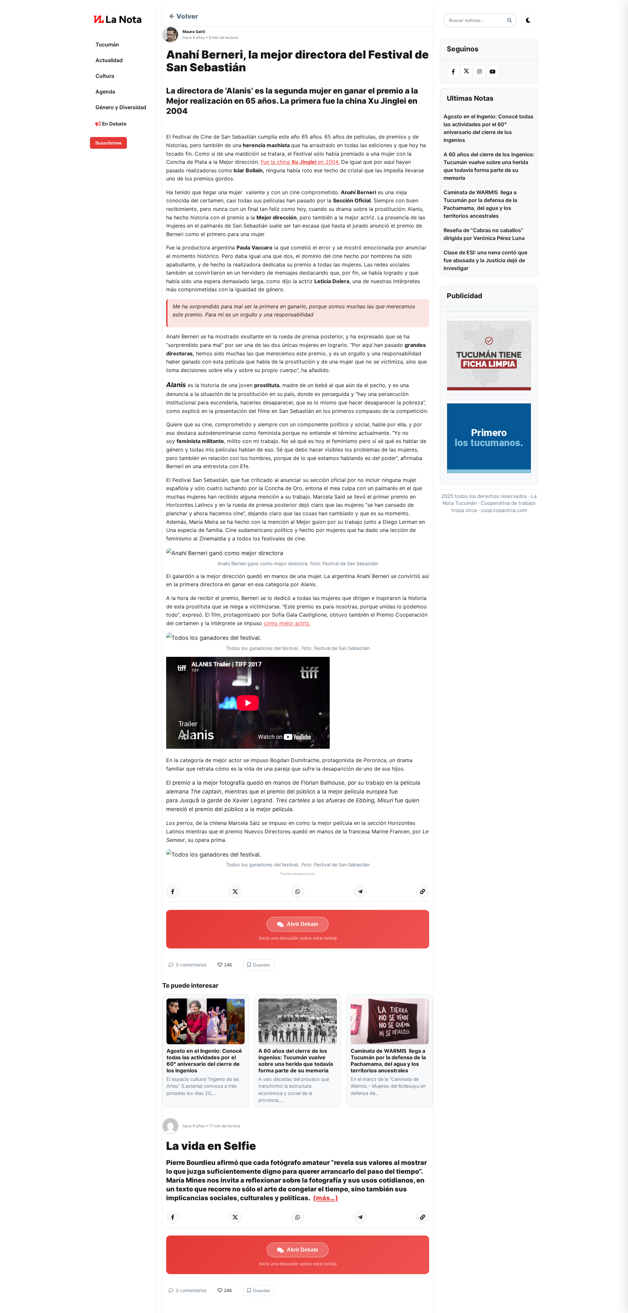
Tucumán (107, 44)
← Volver (183, 16)
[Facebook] (453, 71)
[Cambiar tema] (528, 20)
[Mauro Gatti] (172, 34)
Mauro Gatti (194, 31)
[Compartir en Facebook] (172, 891)
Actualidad (109, 60)
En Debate (114, 124)
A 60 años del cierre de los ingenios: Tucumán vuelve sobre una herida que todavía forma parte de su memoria (295, 1061)
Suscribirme (108, 142)
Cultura (105, 76)
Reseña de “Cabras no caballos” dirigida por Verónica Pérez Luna (484, 234)
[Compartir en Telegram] (360, 891)
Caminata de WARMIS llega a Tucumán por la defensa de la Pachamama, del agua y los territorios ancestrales (388, 1061)
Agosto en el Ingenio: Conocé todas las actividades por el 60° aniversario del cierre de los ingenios (204, 1061)
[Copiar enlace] (422, 891)
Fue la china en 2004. (300, 162)
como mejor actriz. (287, 623)
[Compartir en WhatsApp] (297, 891)
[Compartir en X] (235, 891)
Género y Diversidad (121, 107)
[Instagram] (479, 71)
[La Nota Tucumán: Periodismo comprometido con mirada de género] (117, 19)
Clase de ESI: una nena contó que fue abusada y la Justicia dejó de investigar (485, 260)
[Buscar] (509, 20)
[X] (466, 70)
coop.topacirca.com (504, 510)
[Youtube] (492, 71)
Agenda (105, 91)
